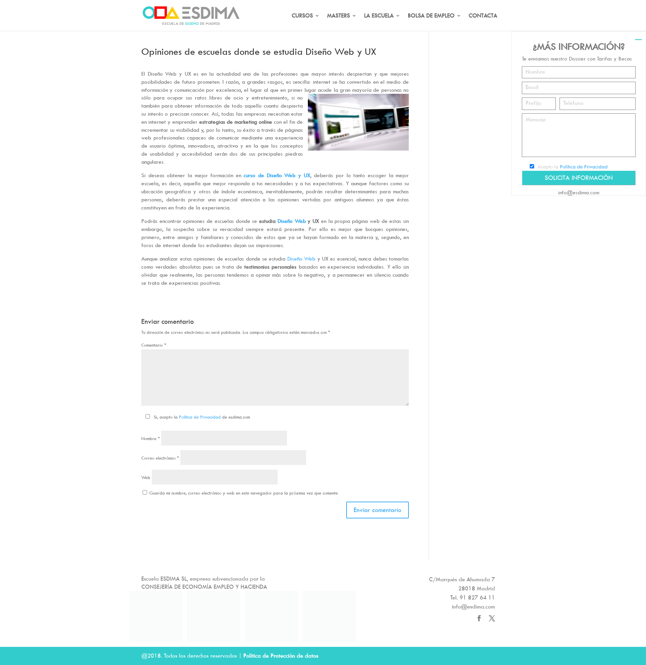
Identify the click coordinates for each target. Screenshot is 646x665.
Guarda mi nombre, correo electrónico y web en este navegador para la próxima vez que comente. (244, 493)
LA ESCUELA (379, 16)
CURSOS (302, 16)
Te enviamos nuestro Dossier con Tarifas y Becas (577, 58)
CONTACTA (483, 16)
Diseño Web (292, 221)
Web (145, 477)
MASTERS (338, 16)
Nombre (150, 438)
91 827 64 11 (477, 597)
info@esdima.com (578, 192)
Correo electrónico (160, 458)
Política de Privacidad (200, 417)
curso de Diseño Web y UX (277, 175)
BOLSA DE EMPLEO (431, 16)
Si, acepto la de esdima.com (202, 417)
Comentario (153, 345)
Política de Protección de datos (280, 655)
